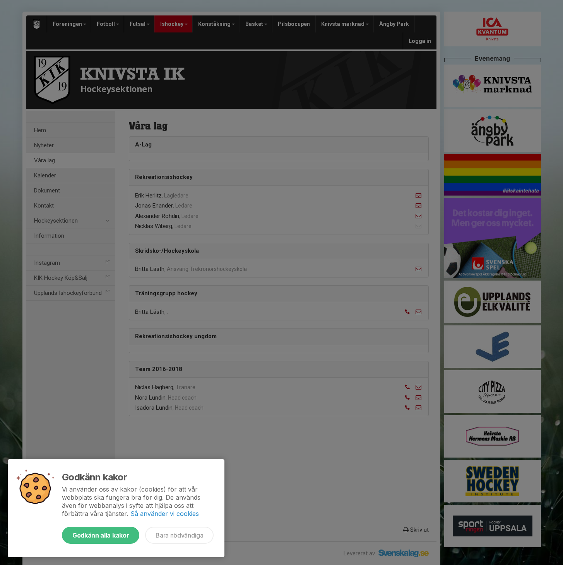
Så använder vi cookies (164, 513)
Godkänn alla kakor (100, 535)
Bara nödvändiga (179, 535)
